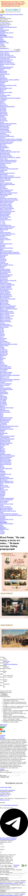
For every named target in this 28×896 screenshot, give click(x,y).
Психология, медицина (6, 156)
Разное (2, 512)
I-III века (2, 116)
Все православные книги (6, 67)
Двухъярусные (4, 351)
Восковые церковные (5, 388)
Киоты (2, 414)
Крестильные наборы (5, 368)
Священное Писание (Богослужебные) (10, 98)
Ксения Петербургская (6, 296)
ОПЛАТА (2, 34)
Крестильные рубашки (6, 372)
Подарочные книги (5, 427)
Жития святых (4, 113)
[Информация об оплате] (14, 731)
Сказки (2, 240)
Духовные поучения (5, 506)
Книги (2, 465)
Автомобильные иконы (6, 325)
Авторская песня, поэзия (6, 503)
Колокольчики (4, 433)
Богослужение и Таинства (7, 175)
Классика (2, 246)
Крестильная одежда (5, 366)
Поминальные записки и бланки (8, 344)
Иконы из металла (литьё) (7, 315)
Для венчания (3, 365)
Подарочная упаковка (6, 460)
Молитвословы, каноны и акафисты (9, 79)
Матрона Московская (5, 294)
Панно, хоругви (4, 327)
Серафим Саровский (5, 287)
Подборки (2, 187)
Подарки (2, 467)
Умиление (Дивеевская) (6, 274)
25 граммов (3, 400)
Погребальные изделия (6, 380)
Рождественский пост (6, 462)
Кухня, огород (4, 158)
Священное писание (5, 68)
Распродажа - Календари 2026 (8, 57)
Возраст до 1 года (4, 376)
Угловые (2, 348)
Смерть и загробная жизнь (7, 136)
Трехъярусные (3, 352)
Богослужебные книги (6, 88)
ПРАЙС (2, 39)
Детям (1, 470)
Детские (2, 181)
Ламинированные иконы (6, 311)
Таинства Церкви (4, 134)
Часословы (3, 103)
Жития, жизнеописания (6, 228)
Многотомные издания (6, 202)
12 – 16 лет (3, 224)
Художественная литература (7, 233)
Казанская (2, 256)
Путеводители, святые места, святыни (10, 157)
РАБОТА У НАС (4, 42)
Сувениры (3, 472)
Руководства (3, 96)
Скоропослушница (5, 269)
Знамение (2, 262)
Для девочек (3, 371)
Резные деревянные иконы (7, 313)
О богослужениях (4, 130)
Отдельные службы (5, 95)
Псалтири (2, 164)
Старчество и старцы (5, 204)
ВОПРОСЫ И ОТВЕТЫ (6, 37)
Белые (1, 356)
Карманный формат (5, 214)
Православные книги (5, 219)
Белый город (6, 661)
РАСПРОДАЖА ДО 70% (6, 32)
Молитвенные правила (6, 92)
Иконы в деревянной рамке (7, 307)
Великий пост (3, 479)
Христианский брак (5, 154)
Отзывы (2, 769)
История (2, 149)
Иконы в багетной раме (6, 318)
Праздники (3, 133)
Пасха (1, 484)
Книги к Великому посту (6, 481)
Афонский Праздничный (6, 407)
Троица (2, 496)
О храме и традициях (5, 132)
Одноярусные (3, 349)
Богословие (3, 109)
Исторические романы (6, 205)
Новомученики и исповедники (8, 123)
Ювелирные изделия (5, 419)
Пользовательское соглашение (8, 839)
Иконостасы (3, 355)
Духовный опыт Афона (6, 207)
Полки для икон (4, 345)
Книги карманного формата (7, 184)
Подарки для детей (5, 440)
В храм (2, 330)
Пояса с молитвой (5, 385)
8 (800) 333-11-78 (4, 25)
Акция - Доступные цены (7, 55)
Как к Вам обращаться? (6, 872)
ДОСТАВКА (3, 35)
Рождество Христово (5, 464)
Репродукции (3, 146)
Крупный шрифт (4, 215)
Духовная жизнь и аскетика (7, 173)
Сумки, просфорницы (6, 383)
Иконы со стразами (5, 317)
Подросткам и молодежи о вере (8, 198)
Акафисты (3, 82)
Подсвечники (3, 341)
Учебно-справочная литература (8, 160)
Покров (2, 267)
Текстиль (2, 334)
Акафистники (3, 170)
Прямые (2, 347)
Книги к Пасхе (4, 485)
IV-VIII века (3, 117)
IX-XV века (3, 119)
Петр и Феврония (4, 297)
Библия (2, 69)
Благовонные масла (5, 412)
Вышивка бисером (5, 458)
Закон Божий (3, 78)
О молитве (3, 86)
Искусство (3, 144)
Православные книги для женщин (9, 199)
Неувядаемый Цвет (5, 276)
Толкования (3, 108)
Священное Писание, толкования (9, 513)
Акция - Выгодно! (5, 54)
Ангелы (2, 431)
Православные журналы (6, 248)
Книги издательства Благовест (8, 161)
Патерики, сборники (5, 125)
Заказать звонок (4, 879)
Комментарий (3, 877)
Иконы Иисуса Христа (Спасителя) (9, 252)
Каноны (2, 84)
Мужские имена (4, 301)
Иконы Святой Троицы (6, 250)
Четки (1, 416)
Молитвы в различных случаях (8, 85)
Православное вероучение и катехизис (10, 177)
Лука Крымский (4, 290)
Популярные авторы (5, 216)
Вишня (2, 362)
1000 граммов (3, 397)
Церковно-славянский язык (7, 106)
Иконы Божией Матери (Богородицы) (10, 253)
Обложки (2, 453)
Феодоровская (4, 273)
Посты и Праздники (5, 178)
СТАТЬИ (2, 45)
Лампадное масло (4, 410)
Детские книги (4, 218)
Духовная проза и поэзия (6, 141)
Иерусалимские (4, 393)
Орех (1, 361)
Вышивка (2, 494)
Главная (2, 533)
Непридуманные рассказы (7, 201)
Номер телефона (4, 874)
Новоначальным (4, 129)
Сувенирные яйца (5, 437)
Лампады (2, 339)
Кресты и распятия (5, 342)
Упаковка (2, 475)
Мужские (2, 448)
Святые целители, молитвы (7, 211)
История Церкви (4, 147)
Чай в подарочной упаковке (7, 455)
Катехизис (3, 137)
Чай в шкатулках (4, 477)
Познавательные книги (6, 243)
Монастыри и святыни (6, 509)
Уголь (1, 413)
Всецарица (3, 266)
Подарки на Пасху (5, 487)
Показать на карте (5, 799)
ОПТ (1, 38)
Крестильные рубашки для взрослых (9, 379)
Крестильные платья (5, 373)
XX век (2, 122)
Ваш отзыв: (3, 775)
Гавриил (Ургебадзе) (5, 191)
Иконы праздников (5, 304)
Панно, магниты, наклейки (7, 436)
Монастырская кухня (5, 209)
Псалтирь (2, 76)
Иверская (2, 257)
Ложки (2, 434)
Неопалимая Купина (5, 272)
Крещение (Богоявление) (6, 478)
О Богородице (4, 195)
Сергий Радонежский (5, 286)
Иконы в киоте (4, 310)
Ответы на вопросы (5, 180)
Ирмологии (3, 89)
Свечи (1, 386)
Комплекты (3, 185)
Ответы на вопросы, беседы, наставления (11, 139)
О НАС (2, 44)
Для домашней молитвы (6, 389)
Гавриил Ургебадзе (5, 293)
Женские (2, 450)
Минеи (2, 91)
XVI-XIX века (4, 120)
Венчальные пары (5, 324)
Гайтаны (2, 335)
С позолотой (3, 423)
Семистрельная (4, 263)
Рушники (2, 382)
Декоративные (4, 392)
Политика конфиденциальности (8, 837)
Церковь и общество (5, 150)
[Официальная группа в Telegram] (14, 836)
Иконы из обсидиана (5, 321)
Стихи (1, 231)
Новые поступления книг (7, 62)
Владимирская (4, 255)
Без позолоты (3, 424)
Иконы (2, 488)
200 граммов (3, 399)
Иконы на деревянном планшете (8, 308)
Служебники (3, 99)
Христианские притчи (6, 143)
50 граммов (3, 402)
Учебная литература (5, 235)
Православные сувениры (6, 429)
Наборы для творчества (6, 443)
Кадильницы (3, 338)
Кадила (2, 332)
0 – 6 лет (2, 221)
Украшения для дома (5, 474)
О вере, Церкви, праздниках (7, 226)
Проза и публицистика (6, 183)
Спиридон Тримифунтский (7, 284)
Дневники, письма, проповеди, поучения (11, 140)
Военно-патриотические (6, 190)
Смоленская (3, 259)
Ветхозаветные (4, 115)
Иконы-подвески (4, 421)
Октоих (2, 93)
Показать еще (3, 724)
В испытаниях (4, 188)
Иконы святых (4, 281)
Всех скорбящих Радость (6, 265)
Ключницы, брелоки (5, 454)
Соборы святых (4, 300)
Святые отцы (3, 112)
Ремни (1, 447)
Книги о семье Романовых (7, 208)
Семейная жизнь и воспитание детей (10, 151)
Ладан (1, 395)
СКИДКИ (2, 31)
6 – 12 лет (2, 222)
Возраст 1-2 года (4, 378)
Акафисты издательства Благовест (9, 168)
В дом (1, 337)
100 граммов (3, 396)
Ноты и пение (3, 105)
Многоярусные (4, 354)
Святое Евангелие (5, 74)
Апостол (2, 75)
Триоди (2, 102)
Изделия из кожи (4, 444)
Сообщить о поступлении (4, 694)
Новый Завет (3, 72)
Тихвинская (3, 260)
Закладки (2, 446)
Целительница (4, 279)
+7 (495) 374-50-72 (5, 22)
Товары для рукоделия (6, 457)
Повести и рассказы (5, 232)
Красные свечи (4, 489)
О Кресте (2, 197)
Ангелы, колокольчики (6, 468)
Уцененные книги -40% (6, 59)
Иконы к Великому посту (7, 482)
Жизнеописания (4, 126)
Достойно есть (4, 277)
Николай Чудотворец (5, 283)
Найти (18, 49)
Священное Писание (5, 163)
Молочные (3, 358)
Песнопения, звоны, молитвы (8, 511)
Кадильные (3, 390)
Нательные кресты (5, 420)
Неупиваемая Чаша (5, 270)
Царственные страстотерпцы (7, 298)
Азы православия (4, 127)
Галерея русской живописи (10, 664)
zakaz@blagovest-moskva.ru (11, 805)
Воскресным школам (5, 212)
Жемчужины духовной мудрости (8, 192)
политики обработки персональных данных (12, 882)
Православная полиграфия (7, 438)
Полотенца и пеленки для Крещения (9, 375)
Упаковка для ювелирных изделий (9, 426)
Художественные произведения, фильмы (11, 515)
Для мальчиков (4, 369)
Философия (3, 110)
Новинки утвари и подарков (7, 64)
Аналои (2, 331)
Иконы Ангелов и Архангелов (8, 280)
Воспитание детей (5, 153)
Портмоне (2, 451)
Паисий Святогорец (5, 291)
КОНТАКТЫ (3, 41)
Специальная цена (5, 58)
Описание (2, 738)
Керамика (2, 430)
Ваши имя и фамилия (5, 772)
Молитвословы (4, 81)
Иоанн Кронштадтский (6, 289)
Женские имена (4, 303)
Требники (2, 100)
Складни (2, 322)
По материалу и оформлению (8, 306)
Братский (2, 409)
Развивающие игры (5, 441)
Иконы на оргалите (5, 320)
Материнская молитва (6, 194)
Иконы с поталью (4, 314)
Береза (1, 359)
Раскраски (2, 236)
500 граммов (3, 403)
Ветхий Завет (3, 71)
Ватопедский (3, 405)
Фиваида (2, 406)
